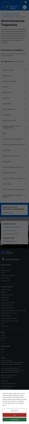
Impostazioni (14, 411)
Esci (14, 415)
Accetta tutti (14, 419)
